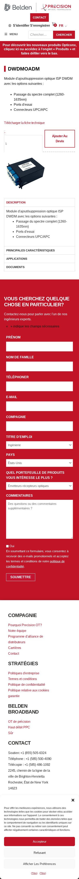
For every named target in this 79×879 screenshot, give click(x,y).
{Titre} (34, 873)
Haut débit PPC (19, 727)
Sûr (10, 733)
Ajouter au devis (59, 138)
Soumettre (20, 577)
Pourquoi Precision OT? (25, 625)
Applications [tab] (16, 258)
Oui (12, 546)
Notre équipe (17, 630)
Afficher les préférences (39, 864)
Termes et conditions (22, 679)
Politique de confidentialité (26, 684)
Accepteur (39, 841)
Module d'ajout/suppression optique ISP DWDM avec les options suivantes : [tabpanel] (36, 224)
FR (61, 25)
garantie (13, 696)
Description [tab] (16, 202)
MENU (14, 34)
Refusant (40, 852)
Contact (13, 653)
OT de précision (19, 721)
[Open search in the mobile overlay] (51, 35)
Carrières (14, 648)
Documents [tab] (15, 267)
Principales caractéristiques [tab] (30, 250)
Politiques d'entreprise (23, 673)
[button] (73, 800)
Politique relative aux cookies (28, 690)
